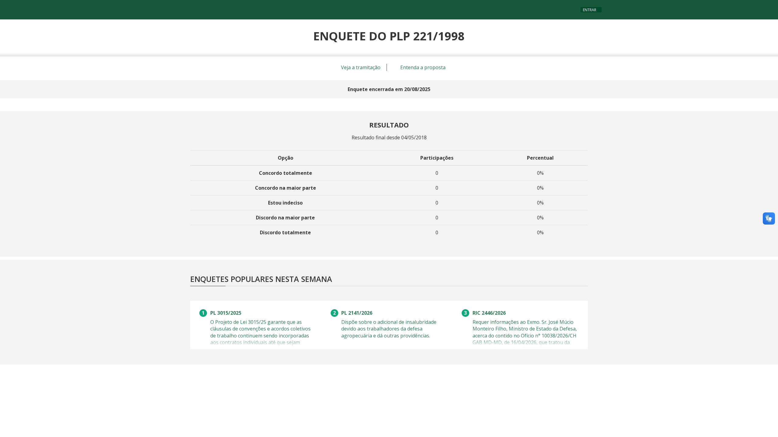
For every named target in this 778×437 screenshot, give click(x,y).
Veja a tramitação (360, 67)
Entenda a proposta (422, 67)
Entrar (589, 9)
